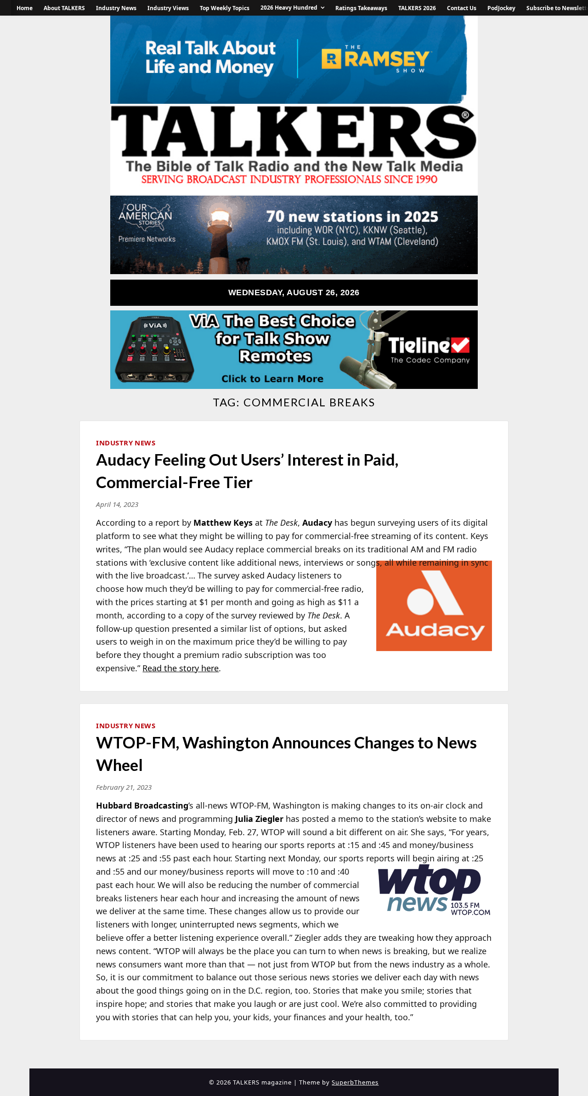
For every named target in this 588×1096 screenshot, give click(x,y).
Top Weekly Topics (224, 8)
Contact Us (461, 8)
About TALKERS (64, 8)
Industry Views (168, 8)
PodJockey (501, 8)
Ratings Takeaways (361, 8)
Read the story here (180, 668)
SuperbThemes (355, 1082)
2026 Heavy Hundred (288, 7)
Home (25, 8)
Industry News (116, 8)
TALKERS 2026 (417, 8)
